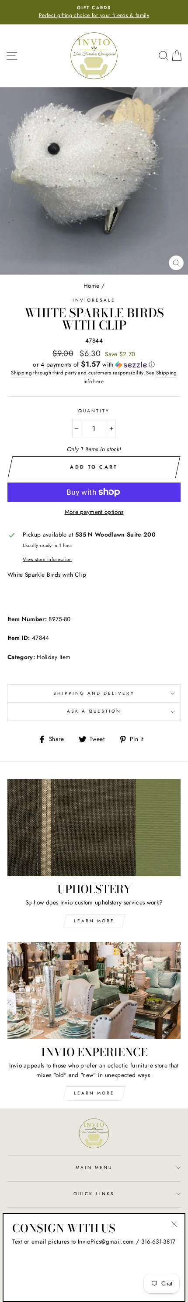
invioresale (94, 300)
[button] (94, 364)
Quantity (94, 411)
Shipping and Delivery (93, 693)
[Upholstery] (94, 827)
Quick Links (94, 1193)
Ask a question (94, 711)
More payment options (94, 511)
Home (91, 285)
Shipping (21, 372)
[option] (94, 12)
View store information (47, 559)
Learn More (94, 921)
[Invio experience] (94, 990)
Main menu (94, 1167)
